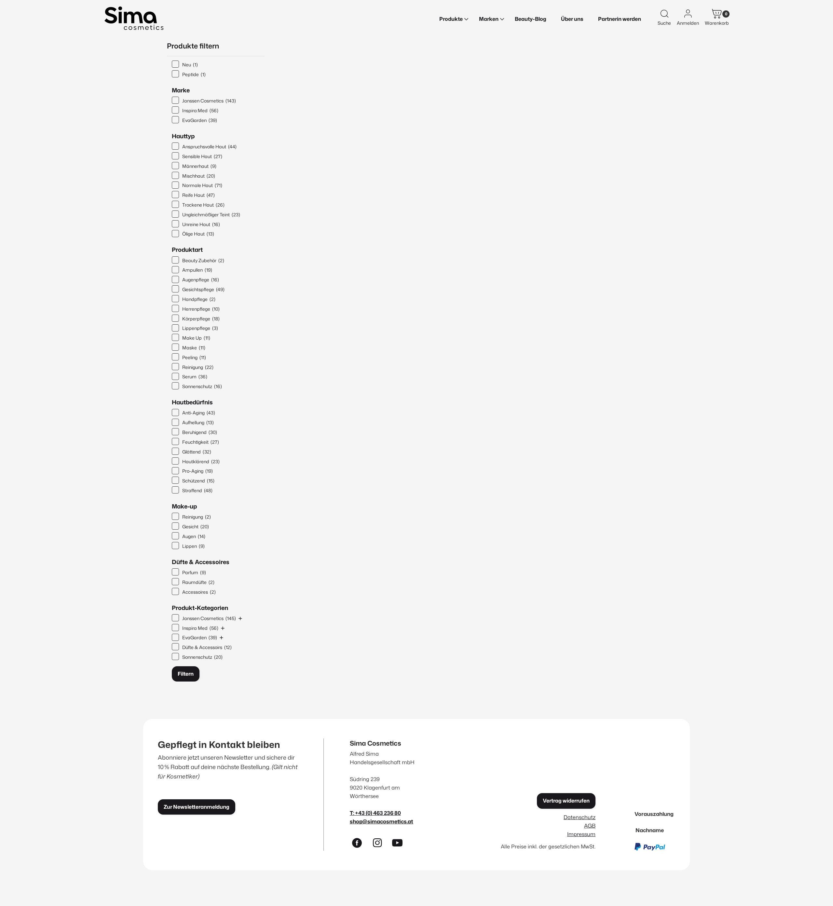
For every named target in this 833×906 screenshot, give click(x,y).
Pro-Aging (197, 471)
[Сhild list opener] (240, 618)
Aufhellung (198, 422)
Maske (193, 348)
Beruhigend (199, 432)
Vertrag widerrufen (566, 800)
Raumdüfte (198, 582)
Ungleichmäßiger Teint (211, 214)
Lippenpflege (200, 328)
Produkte (451, 18)
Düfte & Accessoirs (207, 647)
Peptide (194, 74)
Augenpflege (200, 280)
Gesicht (195, 526)
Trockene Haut (203, 205)
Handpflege (198, 299)
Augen (193, 536)
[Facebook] (360, 844)
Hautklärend (201, 461)
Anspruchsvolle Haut (209, 146)
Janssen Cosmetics (209, 101)
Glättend (196, 452)
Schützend (198, 481)
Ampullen (197, 270)
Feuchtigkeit (200, 442)
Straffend (197, 490)
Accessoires (199, 592)
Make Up (196, 338)
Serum (194, 376)
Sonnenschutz (202, 386)
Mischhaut (198, 176)
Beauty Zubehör (203, 260)
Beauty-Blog (530, 18)
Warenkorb (717, 23)
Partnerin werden (619, 18)
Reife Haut (198, 195)
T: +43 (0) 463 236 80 (375, 813)
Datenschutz (579, 817)
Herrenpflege (201, 309)
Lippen (193, 546)
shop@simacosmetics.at (381, 821)
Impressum (581, 834)
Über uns (572, 18)
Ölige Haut (198, 234)
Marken (488, 18)
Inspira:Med (200, 110)
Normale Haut (202, 185)
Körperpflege (201, 319)
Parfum (194, 572)
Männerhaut (199, 166)
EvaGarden (199, 120)
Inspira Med (200, 628)
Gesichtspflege (203, 289)
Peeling (194, 357)
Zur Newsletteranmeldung (196, 806)
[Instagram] (380, 844)
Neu (190, 64)
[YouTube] (400, 844)
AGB (589, 825)
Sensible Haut (202, 156)
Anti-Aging (198, 413)
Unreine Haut (201, 224)
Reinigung (197, 367)
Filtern (186, 673)
